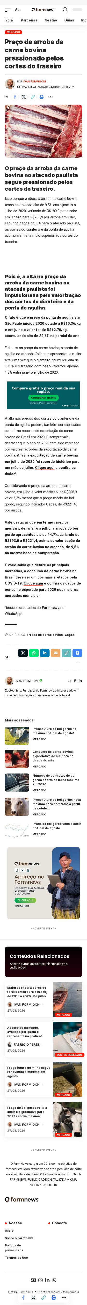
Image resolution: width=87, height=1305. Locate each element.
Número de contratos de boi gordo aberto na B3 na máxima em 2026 (56, 780)
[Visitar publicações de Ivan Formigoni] (10, 84)
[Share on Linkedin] (45, 653)
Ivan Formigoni (34, 81)
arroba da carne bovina (45, 635)
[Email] (55, 653)
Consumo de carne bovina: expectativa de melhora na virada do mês (53, 756)
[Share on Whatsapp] (34, 653)
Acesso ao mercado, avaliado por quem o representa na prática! (24, 1032)
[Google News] (33, 1280)
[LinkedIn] (80, 681)
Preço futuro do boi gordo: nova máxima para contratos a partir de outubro (57, 804)
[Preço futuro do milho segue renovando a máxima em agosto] (67, 1079)
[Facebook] (74, 681)
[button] (9, 10)
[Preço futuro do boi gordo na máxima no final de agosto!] (17, 736)
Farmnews (50, 607)
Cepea (70, 635)
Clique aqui (44, 467)
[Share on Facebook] (15, 97)
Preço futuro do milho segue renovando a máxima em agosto (29, 1072)
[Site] (69, 681)
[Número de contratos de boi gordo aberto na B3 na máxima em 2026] (17, 783)
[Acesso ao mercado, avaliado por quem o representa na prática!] (67, 1039)
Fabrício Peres (27, 1044)
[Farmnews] (43, 10)
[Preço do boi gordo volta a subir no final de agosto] (17, 831)
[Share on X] (24, 97)
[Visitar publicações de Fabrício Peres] (9, 1044)
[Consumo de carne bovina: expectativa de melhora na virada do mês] (17, 759)
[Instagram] (40, 1280)
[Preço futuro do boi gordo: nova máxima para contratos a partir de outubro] (17, 807)
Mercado (13, 32)
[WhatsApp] (54, 1280)
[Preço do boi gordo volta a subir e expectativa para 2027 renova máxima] (67, 1119)
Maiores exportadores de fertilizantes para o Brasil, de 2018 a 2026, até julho (27, 992)
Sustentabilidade (70, 1054)
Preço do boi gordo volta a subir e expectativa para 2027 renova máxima (27, 1112)
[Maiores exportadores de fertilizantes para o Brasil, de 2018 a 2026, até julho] (67, 999)
